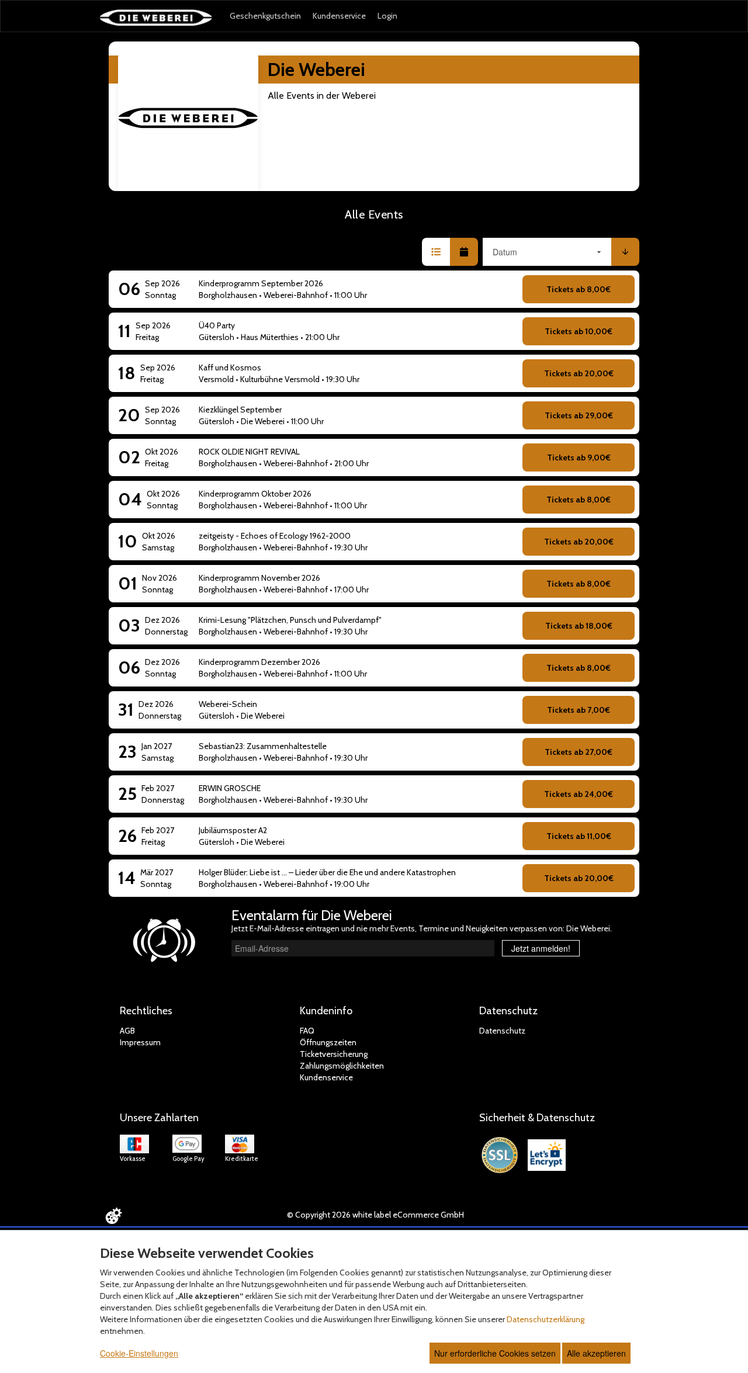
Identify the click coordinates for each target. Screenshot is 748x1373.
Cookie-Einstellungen (139, 1353)
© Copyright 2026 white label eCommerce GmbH (375, 1214)
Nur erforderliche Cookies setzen (495, 1353)
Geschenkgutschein (265, 16)
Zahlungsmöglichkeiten (342, 1065)
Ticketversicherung (334, 1054)
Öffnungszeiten (328, 1042)
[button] (436, 252)
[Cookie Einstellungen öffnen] (113, 1216)
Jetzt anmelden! (540, 948)
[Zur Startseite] (156, 17)
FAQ (307, 1030)
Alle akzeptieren (596, 1353)
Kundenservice (339, 16)
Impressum (140, 1042)
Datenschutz (502, 1030)
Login (387, 16)
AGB (127, 1030)
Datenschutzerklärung (545, 1319)
